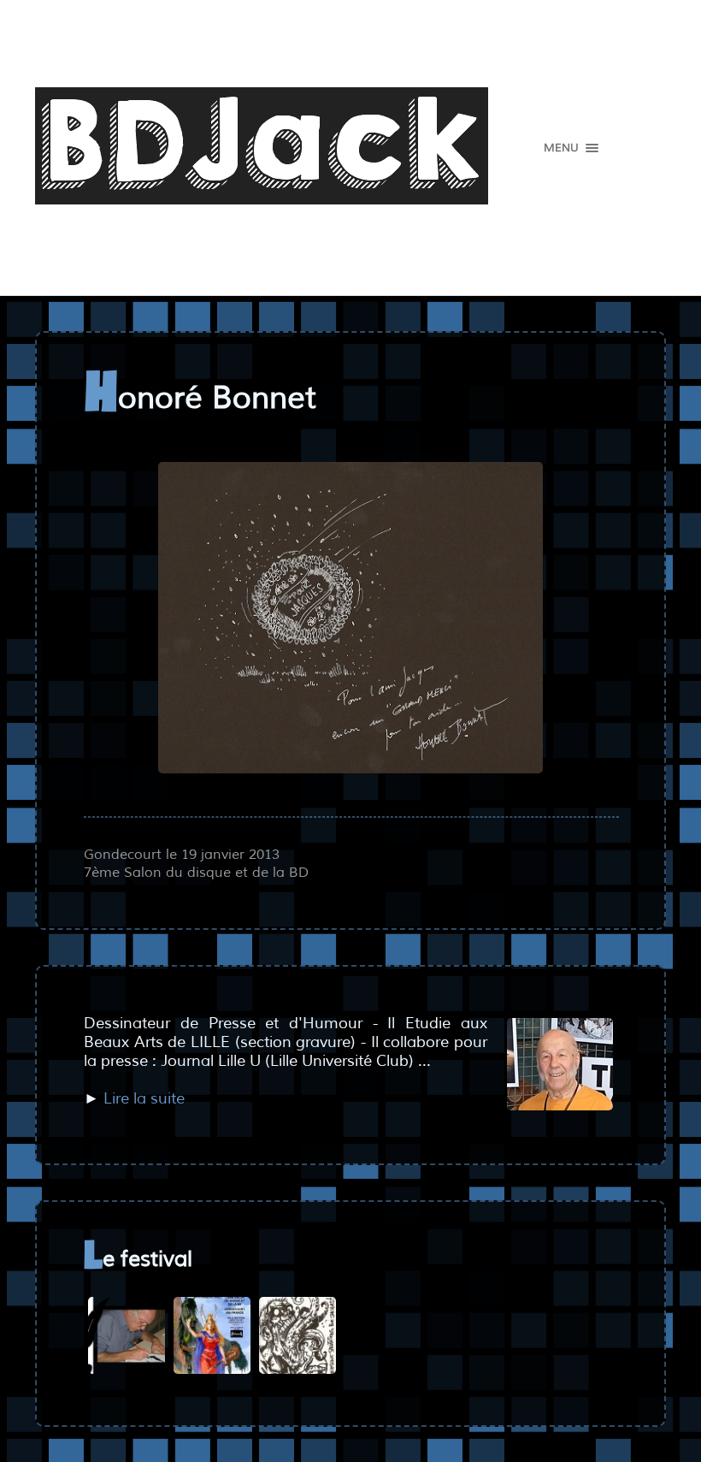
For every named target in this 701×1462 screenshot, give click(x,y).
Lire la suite (144, 1098)
